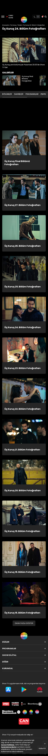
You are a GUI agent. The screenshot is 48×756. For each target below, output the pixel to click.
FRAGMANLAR (32, 94)
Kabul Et (42, 748)
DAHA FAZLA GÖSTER (24, 623)
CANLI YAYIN (10, 16)
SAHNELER (18, 94)
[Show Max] (37, 712)
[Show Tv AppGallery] (40, 689)
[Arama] (45, 16)
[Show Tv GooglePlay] (24, 689)
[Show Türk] (31, 712)
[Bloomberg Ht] (35, 704)
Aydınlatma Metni (8, 747)
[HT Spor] (23, 704)
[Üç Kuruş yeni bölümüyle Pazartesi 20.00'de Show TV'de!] (24, 50)
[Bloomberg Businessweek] (11, 712)
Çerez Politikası (7, 745)
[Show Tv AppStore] (8, 689)
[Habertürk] (5, 704)
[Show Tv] (24, 20)
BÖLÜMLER (7, 94)
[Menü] (2, 16)
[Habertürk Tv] (15, 704)
